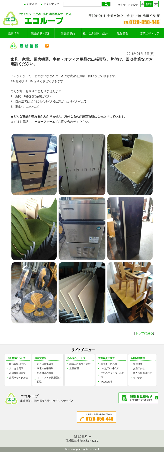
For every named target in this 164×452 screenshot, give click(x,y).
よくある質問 (16, 368)
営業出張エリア (150, 33)
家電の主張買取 (45, 368)
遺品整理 (122, 33)
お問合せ (32, 4)
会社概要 (137, 363)
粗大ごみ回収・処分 (95, 33)
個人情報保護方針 (142, 373)
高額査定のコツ (17, 373)
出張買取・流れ (41, 33)
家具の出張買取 (45, 363)
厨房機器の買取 (45, 373)
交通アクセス (140, 368)
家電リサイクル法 (18, 377)
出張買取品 (68, 33)
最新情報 (13, 33)
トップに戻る (144, 333)
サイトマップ (51, 4)
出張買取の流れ (17, 363)
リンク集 (137, 377)
